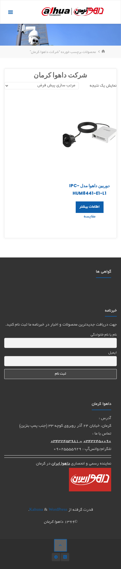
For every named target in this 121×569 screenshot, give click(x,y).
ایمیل (112, 353)
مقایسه (89, 217)
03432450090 (97, 441)
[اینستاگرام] (65, 557)
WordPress (58, 510)
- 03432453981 (66, 441)
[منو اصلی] (10, 12)
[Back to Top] (60, 545)
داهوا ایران (60, 464)
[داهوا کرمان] (73, 12)
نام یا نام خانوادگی (103, 335)
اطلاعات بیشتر (89, 207)
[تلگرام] (56, 557)
